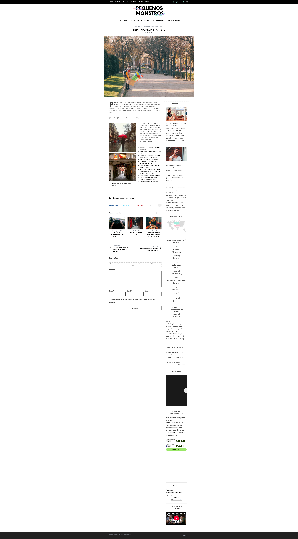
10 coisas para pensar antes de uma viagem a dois (149, 248)
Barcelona (112, 198)
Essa (167, 423)
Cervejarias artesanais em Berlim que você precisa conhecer (120, 248)
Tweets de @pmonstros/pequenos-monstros (174, 492)
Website (147, 291)
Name (111, 291)
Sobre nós (117, 1)
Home (111, 1)
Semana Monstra (148, 26)
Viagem (131, 198)
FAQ (124, 1)
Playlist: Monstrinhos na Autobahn (117, 234)
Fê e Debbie (150, 33)
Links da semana (122, 198)
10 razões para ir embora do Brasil (149, 159)
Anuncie (147, 1)
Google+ (176, 497)
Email (129, 291)
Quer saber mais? (172, 432)
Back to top (184, 535)
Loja (128, 1)
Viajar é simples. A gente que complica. (150, 175)
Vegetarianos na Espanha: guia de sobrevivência (153, 234)
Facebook (133, 1)
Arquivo (141, 1)
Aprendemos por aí (138, 26)
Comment (112, 269)
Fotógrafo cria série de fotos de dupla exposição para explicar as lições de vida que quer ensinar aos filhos (150, 171)
